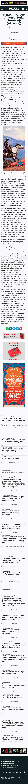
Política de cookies (7, 778)
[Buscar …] (26, 9)
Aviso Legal (4, 777)
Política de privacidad (14, 777)
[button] (7, 328)
